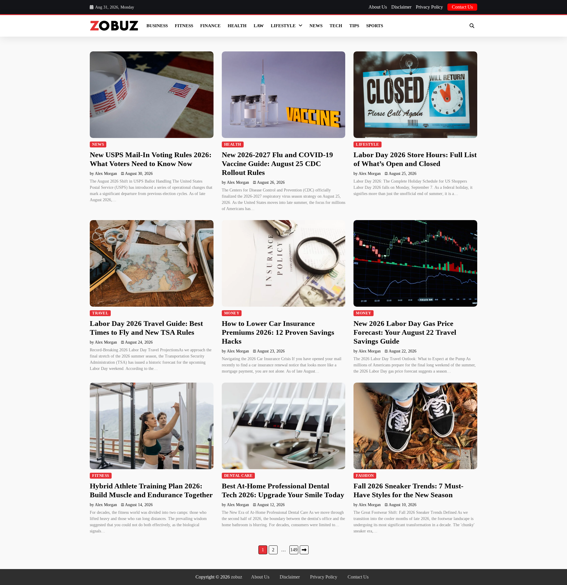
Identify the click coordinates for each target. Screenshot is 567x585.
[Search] (472, 25)
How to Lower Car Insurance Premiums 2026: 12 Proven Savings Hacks (278, 332)
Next (304, 549)
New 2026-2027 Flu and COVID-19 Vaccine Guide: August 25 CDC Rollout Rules (277, 163)
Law (259, 25)
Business (157, 25)
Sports (374, 25)
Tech (336, 25)
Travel (100, 313)
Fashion (365, 476)
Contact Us (462, 6)
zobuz (236, 576)
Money (231, 313)
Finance (210, 25)
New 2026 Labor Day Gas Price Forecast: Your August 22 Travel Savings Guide (404, 332)
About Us (378, 6)
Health (237, 25)
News (315, 25)
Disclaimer (401, 6)
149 (293, 549)
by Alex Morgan (103, 173)
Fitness (184, 25)
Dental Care (238, 476)
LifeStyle (283, 25)
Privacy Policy (429, 6)
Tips (354, 25)
